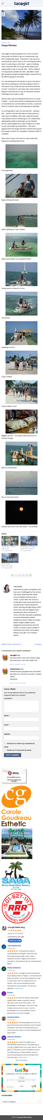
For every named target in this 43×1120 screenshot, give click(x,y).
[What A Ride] (10, 558)
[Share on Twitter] (19, 575)
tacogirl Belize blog (16, 927)
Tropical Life (6, 42)
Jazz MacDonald (14, 946)
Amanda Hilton (13, 1017)
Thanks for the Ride (8, 547)
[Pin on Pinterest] (27, 575)
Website (7, 734)
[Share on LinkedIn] (30, 575)
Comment (8, 698)
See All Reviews (22, 1060)
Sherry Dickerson (14, 968)
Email (6, 725)
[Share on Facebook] (16, 575)
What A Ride (6, 564)
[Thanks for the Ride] (10, 541)
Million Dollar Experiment (11, 644)
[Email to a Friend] (23, 575)
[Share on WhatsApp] (12, 575)
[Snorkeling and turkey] (29, 541)
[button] (3, 3)
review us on (14, 940)
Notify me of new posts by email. (19, 750)
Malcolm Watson (14, 1037)
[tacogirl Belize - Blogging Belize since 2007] (21, 3)
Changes (38, 644)
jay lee (9, 992)
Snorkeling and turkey (28, 547)
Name (6, 716)
